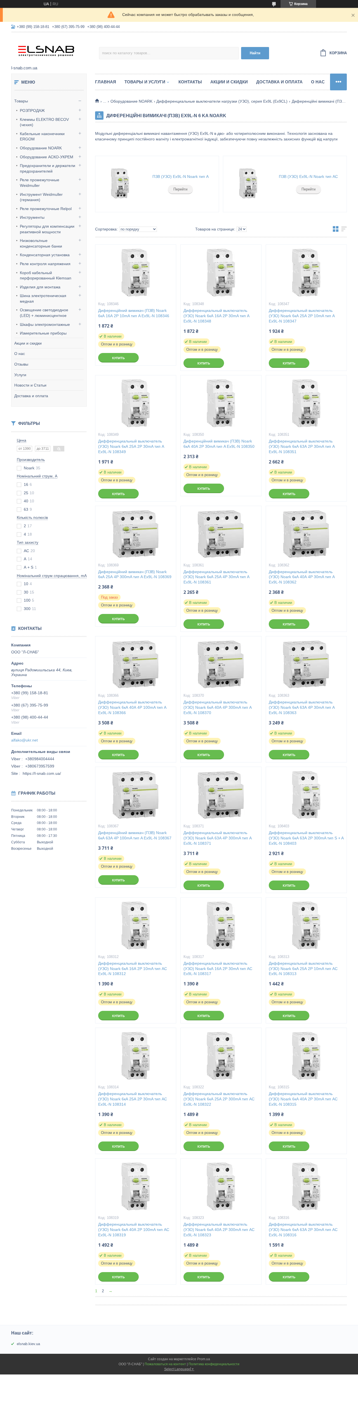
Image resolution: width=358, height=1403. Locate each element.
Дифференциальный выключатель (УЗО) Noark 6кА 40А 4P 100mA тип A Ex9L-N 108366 (132, 707)
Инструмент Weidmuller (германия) (41, 197)
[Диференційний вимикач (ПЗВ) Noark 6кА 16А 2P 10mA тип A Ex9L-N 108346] (135, 273)
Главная (105, 82)
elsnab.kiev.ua (28, 1344)
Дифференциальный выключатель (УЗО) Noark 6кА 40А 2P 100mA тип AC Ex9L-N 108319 (133, 1229)
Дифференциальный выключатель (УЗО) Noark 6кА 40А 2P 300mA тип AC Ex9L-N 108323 (219, 1229)
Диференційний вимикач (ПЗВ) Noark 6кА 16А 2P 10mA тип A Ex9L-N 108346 (133, 313)
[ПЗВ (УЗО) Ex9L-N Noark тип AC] (248, 184)
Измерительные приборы (43, 333)
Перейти (180, 189)
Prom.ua (203, 1359)
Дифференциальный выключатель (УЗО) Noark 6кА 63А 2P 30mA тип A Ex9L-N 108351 (302, 446)
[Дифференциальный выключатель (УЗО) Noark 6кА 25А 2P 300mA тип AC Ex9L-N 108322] (220, 1056)
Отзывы (21, 364)
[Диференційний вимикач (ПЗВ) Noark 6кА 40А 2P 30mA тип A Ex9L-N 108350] (220, 403)
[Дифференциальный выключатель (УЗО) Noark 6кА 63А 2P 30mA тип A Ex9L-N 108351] (306, 403)
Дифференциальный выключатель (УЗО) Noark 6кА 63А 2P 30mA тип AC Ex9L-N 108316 (303, 1229)
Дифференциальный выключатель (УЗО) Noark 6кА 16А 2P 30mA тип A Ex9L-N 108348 (216, 315)
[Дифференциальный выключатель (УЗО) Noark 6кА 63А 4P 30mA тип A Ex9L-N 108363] (306, 664)
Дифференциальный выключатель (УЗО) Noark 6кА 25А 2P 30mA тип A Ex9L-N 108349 (131, 446)
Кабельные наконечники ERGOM (42, 136)
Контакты (190, 82)
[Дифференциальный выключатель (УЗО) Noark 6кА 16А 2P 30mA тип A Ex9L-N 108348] (220, 273)
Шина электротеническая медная (43, 298)
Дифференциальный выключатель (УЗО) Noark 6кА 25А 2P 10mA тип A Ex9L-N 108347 (302, 315)
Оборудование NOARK (41, 148)
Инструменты (32, 217)
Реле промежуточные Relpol (46, 208)
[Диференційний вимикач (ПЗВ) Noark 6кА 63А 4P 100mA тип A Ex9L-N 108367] (135, 795)
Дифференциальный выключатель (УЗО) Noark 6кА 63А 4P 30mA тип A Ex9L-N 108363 (302, 707)
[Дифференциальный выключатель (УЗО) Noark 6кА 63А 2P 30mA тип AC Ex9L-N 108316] (306, 1186)
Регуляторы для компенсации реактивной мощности (47, 229)
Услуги (20, 375)
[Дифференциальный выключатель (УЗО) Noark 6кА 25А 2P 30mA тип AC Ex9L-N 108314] (135, 1056)
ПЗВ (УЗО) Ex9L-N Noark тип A (180, 176)
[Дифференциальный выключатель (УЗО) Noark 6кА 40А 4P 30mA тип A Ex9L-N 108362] (306, 534)
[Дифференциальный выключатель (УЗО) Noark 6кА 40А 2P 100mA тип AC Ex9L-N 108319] (135, 1186)
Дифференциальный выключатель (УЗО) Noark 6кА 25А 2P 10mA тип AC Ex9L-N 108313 (303, 968)
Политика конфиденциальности (214, 1364)
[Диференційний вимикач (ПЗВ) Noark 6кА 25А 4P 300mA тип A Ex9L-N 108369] (135, 534)
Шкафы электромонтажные (45, 324)
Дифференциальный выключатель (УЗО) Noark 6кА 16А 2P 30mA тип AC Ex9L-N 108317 (217, 968)
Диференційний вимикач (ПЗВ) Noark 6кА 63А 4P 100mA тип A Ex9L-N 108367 (134, 835)
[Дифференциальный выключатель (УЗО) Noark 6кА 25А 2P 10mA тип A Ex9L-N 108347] (306, 273)
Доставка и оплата (31, 396)
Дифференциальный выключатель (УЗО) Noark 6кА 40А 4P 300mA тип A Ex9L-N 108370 (217, 707)
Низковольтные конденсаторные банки (41, 243)
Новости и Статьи (30, 385)
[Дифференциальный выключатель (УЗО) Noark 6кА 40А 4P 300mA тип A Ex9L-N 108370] (220, 664)
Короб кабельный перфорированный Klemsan (45, 275)
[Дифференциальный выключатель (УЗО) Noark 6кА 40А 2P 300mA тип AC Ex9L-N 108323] (220, 1186)
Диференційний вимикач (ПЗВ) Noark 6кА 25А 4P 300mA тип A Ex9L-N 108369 (134, 574)
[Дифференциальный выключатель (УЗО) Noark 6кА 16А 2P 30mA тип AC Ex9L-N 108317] (220, 925)
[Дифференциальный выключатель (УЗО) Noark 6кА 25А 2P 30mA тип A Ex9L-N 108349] (135, 403)
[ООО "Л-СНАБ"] (55, 49)
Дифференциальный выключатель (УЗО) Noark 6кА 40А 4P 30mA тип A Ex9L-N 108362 (302, 577)
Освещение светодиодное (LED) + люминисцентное (44, 313)
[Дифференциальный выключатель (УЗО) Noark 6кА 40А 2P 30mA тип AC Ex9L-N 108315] (306, 1056)
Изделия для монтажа (40, 287)
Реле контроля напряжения (45, 264)
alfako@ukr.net (24, 740)
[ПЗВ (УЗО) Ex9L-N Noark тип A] (120, 184)
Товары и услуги (144, 82)
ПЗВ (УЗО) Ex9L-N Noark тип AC (308, 176)
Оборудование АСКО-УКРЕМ (46, 157)
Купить (118, 358)
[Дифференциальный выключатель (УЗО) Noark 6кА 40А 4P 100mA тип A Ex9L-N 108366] (135, 664)
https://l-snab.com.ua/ (42, 773)
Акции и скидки (28, 343)
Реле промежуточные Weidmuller (39, 183)
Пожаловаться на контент (165, 1364)
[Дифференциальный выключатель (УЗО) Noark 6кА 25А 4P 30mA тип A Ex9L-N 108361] (220, 534)
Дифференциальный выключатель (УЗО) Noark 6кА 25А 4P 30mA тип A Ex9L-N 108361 (216, 577)
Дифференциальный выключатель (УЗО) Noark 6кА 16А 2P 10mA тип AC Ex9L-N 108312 (132, 968)
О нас (19, 353)
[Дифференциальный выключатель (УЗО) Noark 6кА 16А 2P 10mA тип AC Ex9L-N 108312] (135, 925)
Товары (21, 101)
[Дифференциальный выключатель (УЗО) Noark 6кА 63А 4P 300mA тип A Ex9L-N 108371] (220, 795)
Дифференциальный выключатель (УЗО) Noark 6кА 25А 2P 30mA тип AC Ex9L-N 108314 (132, 1099)
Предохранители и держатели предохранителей (47, 168)
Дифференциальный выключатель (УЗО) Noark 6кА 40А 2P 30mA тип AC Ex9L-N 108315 (303, 1099)
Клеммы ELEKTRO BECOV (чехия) (44, 122)
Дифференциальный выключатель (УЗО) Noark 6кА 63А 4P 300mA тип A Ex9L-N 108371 (217, 838)
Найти (255, 53)
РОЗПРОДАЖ (32, 110)
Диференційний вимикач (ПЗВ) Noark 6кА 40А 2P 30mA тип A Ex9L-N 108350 (219, 444)
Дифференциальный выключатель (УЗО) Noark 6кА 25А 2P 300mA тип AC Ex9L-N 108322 (219, 1099)
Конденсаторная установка (45, 255)
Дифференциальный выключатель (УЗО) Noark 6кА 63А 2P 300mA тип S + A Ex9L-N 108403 (306, 838)
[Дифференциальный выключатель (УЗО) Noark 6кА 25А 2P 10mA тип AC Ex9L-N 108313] (306, 925)
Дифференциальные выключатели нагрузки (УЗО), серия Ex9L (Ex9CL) (222, 101)
